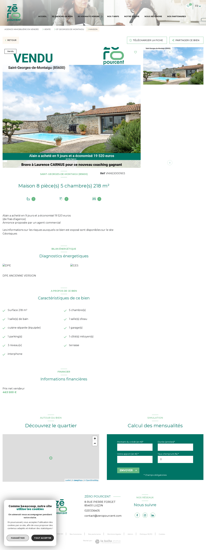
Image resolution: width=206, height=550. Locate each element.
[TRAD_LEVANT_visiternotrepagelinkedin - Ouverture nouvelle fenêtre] (152, 515)
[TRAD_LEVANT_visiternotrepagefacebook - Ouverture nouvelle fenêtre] (137, 515)
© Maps (77, 480)
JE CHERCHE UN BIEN (62, 16)
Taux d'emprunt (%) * (168, 454)
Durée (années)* (166, 442)
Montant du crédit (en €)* (130, 442)
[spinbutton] (175, 459)
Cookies (162, 534)
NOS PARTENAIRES (176, 16)
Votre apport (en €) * (128, 454)
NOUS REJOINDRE (153, 16)
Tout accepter (42, 537)
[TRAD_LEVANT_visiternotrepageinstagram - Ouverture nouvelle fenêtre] (145, 515)
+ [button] (95, 438)
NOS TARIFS (113, 16)
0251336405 (92, 510)
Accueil (42, 16)
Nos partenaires (94, 534)
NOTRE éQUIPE (131, 16)
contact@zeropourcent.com (103, 515)
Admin (130, 534)
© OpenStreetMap (91, 480)
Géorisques (10, 233)
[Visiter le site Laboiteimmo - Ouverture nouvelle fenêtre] (108, 542)
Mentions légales (114, 534)
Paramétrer (18, 537)
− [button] (95, 443)
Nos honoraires (76, 534)
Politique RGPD (146, 534)
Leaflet (68, 480)
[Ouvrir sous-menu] (102, 16)
